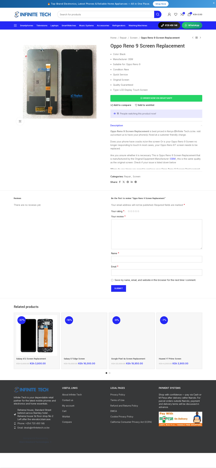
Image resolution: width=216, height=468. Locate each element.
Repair (123, 37)
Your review (118, 216)
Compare (67, 422)
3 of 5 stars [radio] (133, 211)
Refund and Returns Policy (124, 405)
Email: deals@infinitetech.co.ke (33, 427)
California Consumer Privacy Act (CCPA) (131, 422)
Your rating (117, 211)
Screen (134, 37)
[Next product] (200, 38)
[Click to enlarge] (20, 121)
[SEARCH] (157, 14)
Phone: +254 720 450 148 (31, 423)
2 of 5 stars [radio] (131, 211)
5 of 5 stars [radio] (138, 211)
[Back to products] (196, 38)
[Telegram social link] (136, 182)
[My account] (169, 14)
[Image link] (31, 389)
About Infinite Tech (72, 394)
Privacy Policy (117, 394)
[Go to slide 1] (106, 373)
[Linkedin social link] (132, 182)
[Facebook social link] (120, 182)
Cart (64, 411)
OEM (172, 158)
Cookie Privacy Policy (121, 416)
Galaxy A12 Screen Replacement (31, 358)
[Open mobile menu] (15, 25)
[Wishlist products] (176, 14)
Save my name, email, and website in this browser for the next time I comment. (155, 280)
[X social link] (124, 182)
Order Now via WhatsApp (157, 98)
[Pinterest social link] (128, 182)
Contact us (67, 400)
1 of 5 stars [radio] (129, 211)
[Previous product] (193, 38)
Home (113, 37)
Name (115, 253)
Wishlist (66, 416)
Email (114, 266)
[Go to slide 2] (109, 373)
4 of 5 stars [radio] (136, 211)
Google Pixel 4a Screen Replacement (128, 358)
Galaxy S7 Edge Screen (74, 358)
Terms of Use (117, 400)
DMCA (113, 411)
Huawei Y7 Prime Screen (170, 358)
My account (68, 405)
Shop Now (160, 4)
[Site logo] (32, 14)
